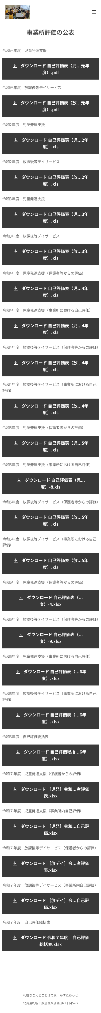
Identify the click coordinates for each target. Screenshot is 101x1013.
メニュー (94, 12)
